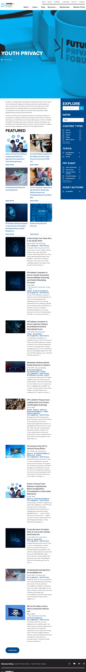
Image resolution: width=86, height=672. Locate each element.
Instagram (84, 663)
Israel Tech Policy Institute (22, 664)
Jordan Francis (42, 451)
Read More (10, 165)
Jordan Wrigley (42, 368)
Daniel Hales (42, 243)
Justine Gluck (34, 616)
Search (82, 2)
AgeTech (43, 410)
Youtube (74, 663)
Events (50, 2)
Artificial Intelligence (40, 291)
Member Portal (79, 7)
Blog (43, 7)
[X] (69, 664)
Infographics (37, 334)
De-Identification (33, 371)
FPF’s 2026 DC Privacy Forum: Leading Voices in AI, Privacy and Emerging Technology (38, 402)
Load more (12, 650)
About (26, 7)
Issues (34, 7)
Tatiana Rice (34, 287)
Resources (52, 7)
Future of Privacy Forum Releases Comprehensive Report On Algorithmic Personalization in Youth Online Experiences (39, 489)
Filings (29, 291)
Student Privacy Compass (38, 664)
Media (44, 2)
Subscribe (66, 2)
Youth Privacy (44, 245)
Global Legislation (33, 413)
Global (46, 411)
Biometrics (31, 455)
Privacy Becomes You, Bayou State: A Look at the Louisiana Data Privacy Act (38, 531)
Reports (36, 410)
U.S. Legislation (32, 245)
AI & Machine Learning (35, 375)
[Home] (2, 60)
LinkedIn (79, 663)
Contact (74, 2)
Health (43, 371)
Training (57, 2)
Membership (64, 7)
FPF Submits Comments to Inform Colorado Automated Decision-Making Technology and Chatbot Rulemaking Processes (38, 278)
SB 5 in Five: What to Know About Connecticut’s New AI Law (38, 608)
